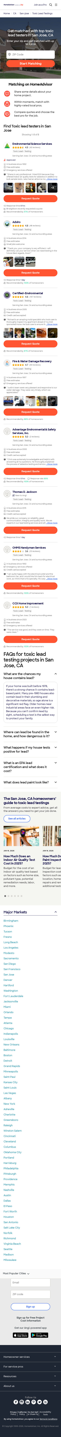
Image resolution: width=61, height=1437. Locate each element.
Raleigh (8, 1125)
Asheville (9, 1109)
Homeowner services (17, 1356)
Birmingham (11, 920)
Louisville (9, 1039)
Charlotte (9, 1114)
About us (9, 1386)
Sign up (30, 1306)
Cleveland (10, 1141)
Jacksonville (11, 1001)
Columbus (10, 1146)
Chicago (9, 1028)
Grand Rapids (12, 1066)
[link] (30, 149)
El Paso (8, 1206)
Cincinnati (10, 1136)
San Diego (10, 963)
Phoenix (8, 926)
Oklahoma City (12, 1152)
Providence (10, 1179)
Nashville (9, 1190)
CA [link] (14, 13)
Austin (7, 1195)
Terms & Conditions (48, 1419)
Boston (8, 1055)
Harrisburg (10, 1163)
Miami (7, 1007)
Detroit (8, 1060)
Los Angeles (11, 947)
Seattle (8, 1249)
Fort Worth (10, 1211)
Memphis (9, 1184)
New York (9, 1103)
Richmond (10, 1238)
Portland (9, 1157)
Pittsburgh (10, 1173)
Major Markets (15, 912)
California (22, 1413)
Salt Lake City (12, 1227)
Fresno (8, 937)
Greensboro (11, 1120)
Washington (11, 990)
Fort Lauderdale (13, 996)
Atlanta (8, 1023)
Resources (10, 1376)
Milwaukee (10, 1260)
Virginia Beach (12, 1243)
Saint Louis (10, 1087)
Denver (8, 980)
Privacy (13, 1413)
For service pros (13, 1366)
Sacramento (11, 958)
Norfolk (8, 1233)
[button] (8, 188)
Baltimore (9, 1050)
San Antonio (11, 1222)
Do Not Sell (33, 1413)
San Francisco (12, 969)
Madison (9, 1254)
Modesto (9, 953)
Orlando (8, 1012)
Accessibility (45, 1413)
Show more (52, 179)
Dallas (7, 1200)
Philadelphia (11, 1168)
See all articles (17, 818)
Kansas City (10, 1082)
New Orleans (11, 1044)
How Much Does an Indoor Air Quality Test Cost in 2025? (19, 859)
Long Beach (11, 942)
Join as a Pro (40, 4)
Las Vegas (10, 1093)
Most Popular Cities (14, 1273)
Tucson (8, 931)
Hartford (9, 985)
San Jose (9, 974)
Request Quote (30, 198)
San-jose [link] (24, 13)
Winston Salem (13, 1130)
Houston (9, 1216)
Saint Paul (9, 1076)
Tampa (8, 1017)
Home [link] (7, 13)
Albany (8, 1098)
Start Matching (30, 64)
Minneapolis (11, 1071)
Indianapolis (11, 1033)
